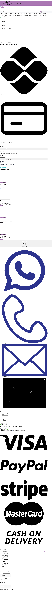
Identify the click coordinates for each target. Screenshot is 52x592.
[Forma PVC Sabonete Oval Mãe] (5, 181)
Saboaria (3, 42)
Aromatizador (4, 561)
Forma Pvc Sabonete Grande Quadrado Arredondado (8, 237)
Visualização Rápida (3, 182)
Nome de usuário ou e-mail (4, 571)
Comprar (1, 222)
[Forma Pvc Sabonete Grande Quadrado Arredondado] (5, 233)
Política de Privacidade (5, 413)
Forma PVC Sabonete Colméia (4, 203)
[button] (4, 153)
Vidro (3, 552)
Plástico (3, 554)
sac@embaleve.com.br (5, 376)
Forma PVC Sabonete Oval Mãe (5, 185)
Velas (3, 562)
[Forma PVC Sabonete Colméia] (5, 199)
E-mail (11, 3)
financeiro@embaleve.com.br (6, 409)
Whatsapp (6, 1)
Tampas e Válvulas (5, 555)
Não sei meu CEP (2, 157)
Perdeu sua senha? (3, 579)
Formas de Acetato (8, 42)
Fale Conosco (4, 419)
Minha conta (4, 420)
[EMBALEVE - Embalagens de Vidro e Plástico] (2, 7)
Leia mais (1, 205)
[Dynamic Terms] (5, 553)
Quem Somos (4, 421)
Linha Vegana (4, 558)
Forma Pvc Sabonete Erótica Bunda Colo (6, 220)
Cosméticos (4, 564)
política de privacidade (9, 589)
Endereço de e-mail (3, 582)
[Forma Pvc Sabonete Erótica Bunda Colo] (5, 216)
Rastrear (5, 2)
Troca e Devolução (5, 415)
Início (1, 42)
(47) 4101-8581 (4, 343)
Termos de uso (4, 414)
